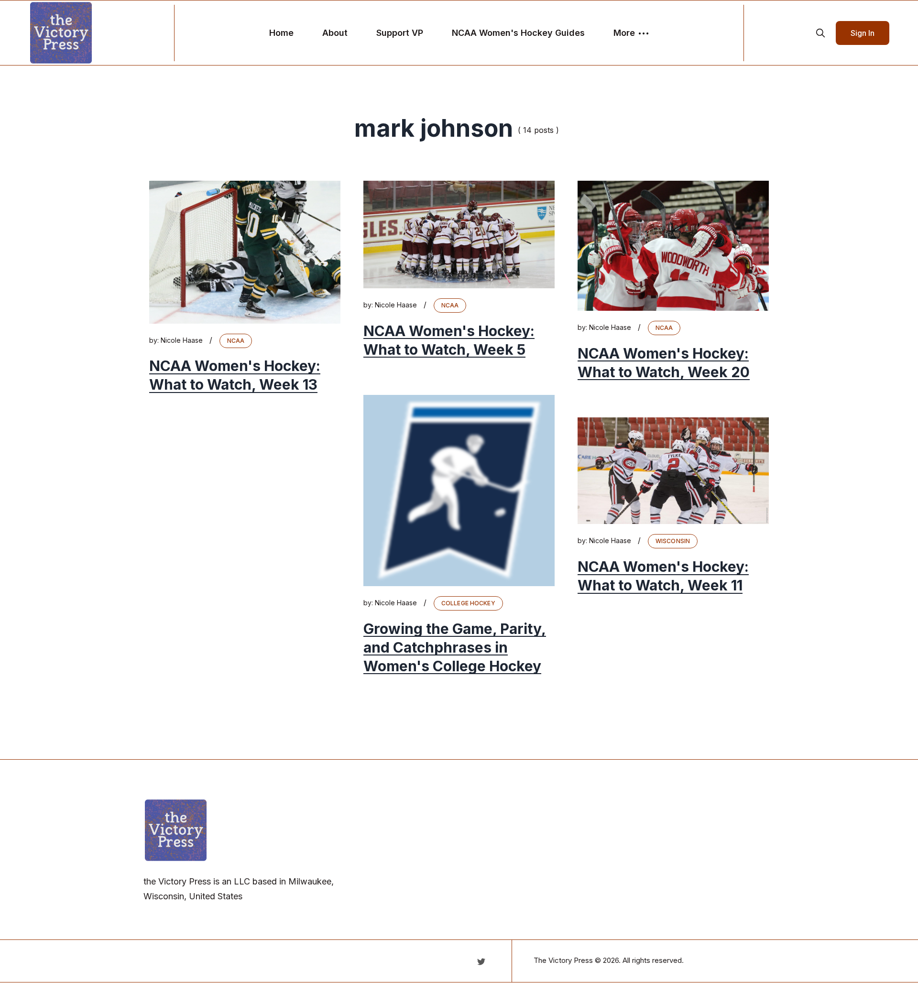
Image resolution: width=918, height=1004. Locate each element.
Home (281, 33)
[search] (820, 33)
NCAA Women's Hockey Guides (518, 33)
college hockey (468, 603)
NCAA (235, 340)
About (335, 33)
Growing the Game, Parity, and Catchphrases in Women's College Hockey (454, 647)
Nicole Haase (182, 340)
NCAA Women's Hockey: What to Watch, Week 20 (664, 363)
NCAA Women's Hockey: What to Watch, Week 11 (663, 576)
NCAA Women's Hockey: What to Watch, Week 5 (449, 340)
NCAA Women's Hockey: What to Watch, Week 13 (234, 375)
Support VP (399, 33)
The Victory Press (563, 960)
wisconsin (673, 541)
